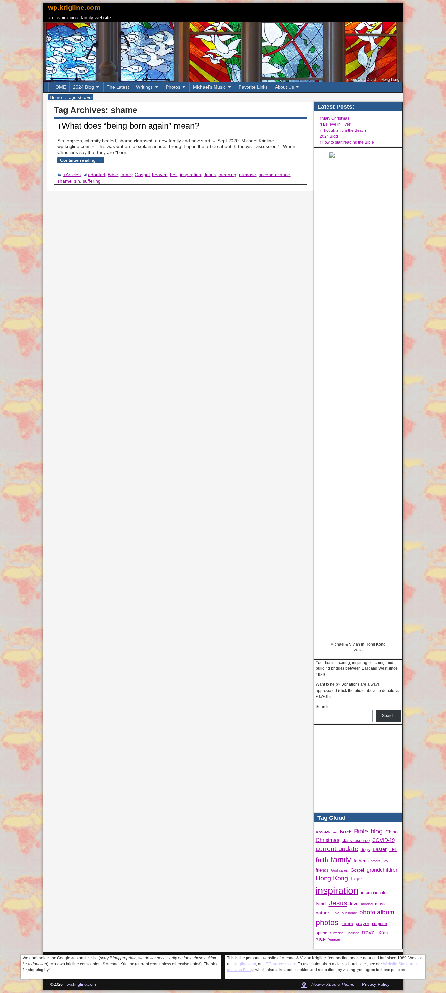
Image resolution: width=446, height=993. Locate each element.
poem (347, 923)
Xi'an (383, 933)
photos (327, 923)
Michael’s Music (209, 87)
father (360, 860)
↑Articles (72, 174)
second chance (274, 174)
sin (77, 181)
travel (369, 932)
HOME (59, 87)
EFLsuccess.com (281, 964)
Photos (173, 87)
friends (322, 870)
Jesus (210, 174)
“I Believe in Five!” (335, 124)
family (126, 174)
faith (322, 859)
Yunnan (334, 939)
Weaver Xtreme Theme (332, 984)
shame (64, 181)
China (391, 831)
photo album (376, 912)
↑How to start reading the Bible (347, 142)
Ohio (335, 913)
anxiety (323, 831)
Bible (113, 174)
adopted (96, 174)
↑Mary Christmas (334, 118)
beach (345, 832)
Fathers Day (378, 861)
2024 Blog (83, 87)
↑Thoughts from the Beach (343, 130)
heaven (159, 174)
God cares (339, 870)
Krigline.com (245, 964)
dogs (365, 850)
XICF (321, 939)
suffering (92, 181)
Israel (321, 904)
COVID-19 (383, 840)
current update (337, 848)
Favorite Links (253, 87)
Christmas (327, 840)
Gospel (142, 174)
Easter (380, 849)
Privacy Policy (376, 984)
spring (321, 933)
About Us (284, 87)
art (335, 832)
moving (367, 904)
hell (173, 174)
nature (322, 912)
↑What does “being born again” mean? (128, 125)
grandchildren (383, 870)
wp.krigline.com (74, 7)
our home (349, 913)
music (381, 904)
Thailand (352, 933)
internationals (373, 892)
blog (377, 831)
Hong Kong (332, 878)
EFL (393, 850)
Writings (144, 87)
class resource (356, 840)
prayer (362, 923)
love (354, 903)
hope (356, 878)
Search (322, 706)
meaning (227, 174)
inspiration (190, 174)
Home (56, 97)
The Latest (118, 87)
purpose (247, 174)
